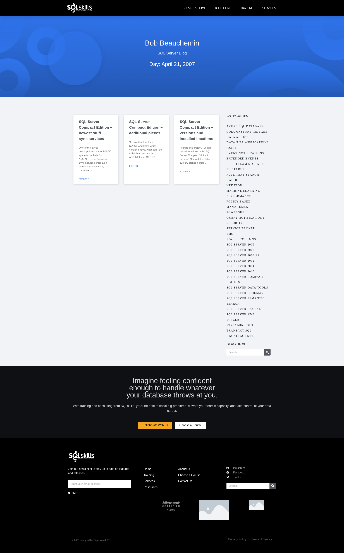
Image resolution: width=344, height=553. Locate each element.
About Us (184, 469)
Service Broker (240, 228)
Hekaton (234, 185)
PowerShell (237, 212)
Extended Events (242, 158)
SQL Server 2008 (240, 249)
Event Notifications (245, 153)
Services (269, 7)
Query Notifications (245, 217)
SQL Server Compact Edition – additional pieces (146, 127)
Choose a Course (189, 475)
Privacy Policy (237, 539)
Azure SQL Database (245, 126)
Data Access (237, 137)
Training (246, 7)
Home (147, 469)
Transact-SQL (239, 330)
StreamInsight (240, 325)
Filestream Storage (245, 163)
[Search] (267, 352)
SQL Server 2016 (240, 271)
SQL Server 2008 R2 (242, 255)
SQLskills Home (194, 7)
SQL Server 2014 (240, 266)
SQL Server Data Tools (247, 287)
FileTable (235, 169)
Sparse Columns (241, 239)
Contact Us (185, 481)
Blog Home (223, 7)
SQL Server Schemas (244, 292)
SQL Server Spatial (243, 309)
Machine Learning (243, 190)
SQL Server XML (240, 314)
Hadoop (233, 180)
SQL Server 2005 (240, 244)
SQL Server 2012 (240, 260)
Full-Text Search (242, 174)
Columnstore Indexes (246, 131)
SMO (230, 233)
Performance (238, 196)
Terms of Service (261, 539)
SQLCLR (233, 319)
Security (234, 223)
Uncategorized (240, 335)
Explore (84, 179)
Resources (150, 487)
